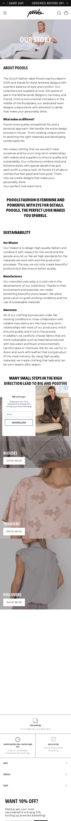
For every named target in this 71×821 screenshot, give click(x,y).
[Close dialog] (66, 388)
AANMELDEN (19, 422)
